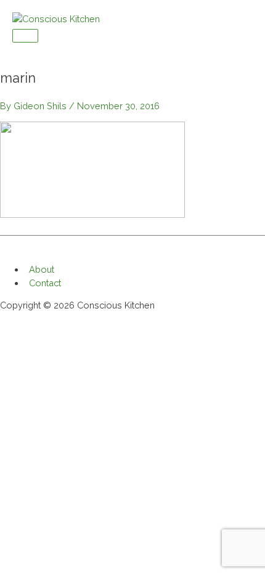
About (41, 269)
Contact (45, 283)
